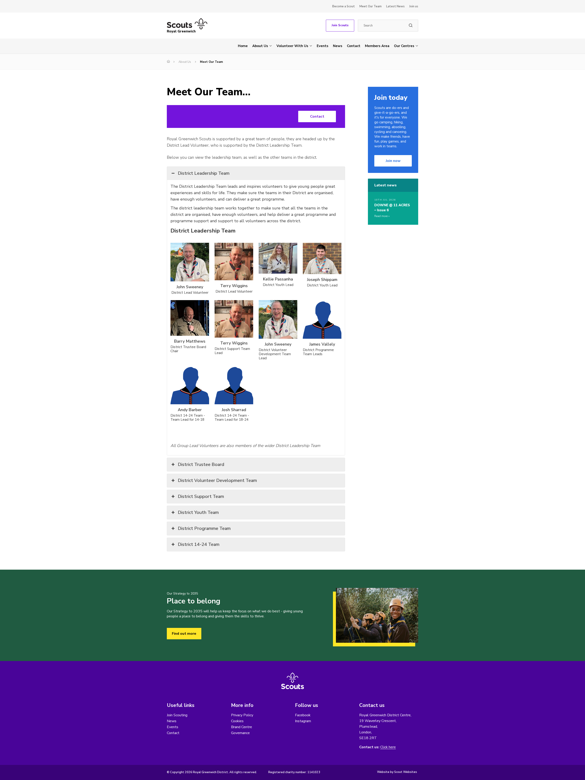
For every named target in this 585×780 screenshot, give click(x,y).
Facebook (303, 715)
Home (243, 46)
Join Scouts (340, 25)
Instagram (303, 721)
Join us (413, 6)
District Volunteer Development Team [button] (217, 480)
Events (322, 46)
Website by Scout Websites (397, 772)
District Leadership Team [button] (203, 173)
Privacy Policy (242, 715)
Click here (388, 747)
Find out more (184, 633)
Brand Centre (241, 727)
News (337, 46)
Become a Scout (343, 6)
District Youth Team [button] (198, 512)
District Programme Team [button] (204, 528)
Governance (240, 732)
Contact (353, 46)
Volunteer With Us (292, 46)
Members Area (377, 46)
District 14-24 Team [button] (198, 544)
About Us (260, 46)
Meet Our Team (370, 6)
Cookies (237, 721)
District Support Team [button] (201, 496)
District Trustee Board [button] (201, 464)
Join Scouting (177, 715)
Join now (393, 160)
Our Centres (404, 46)
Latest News (395, 6)
